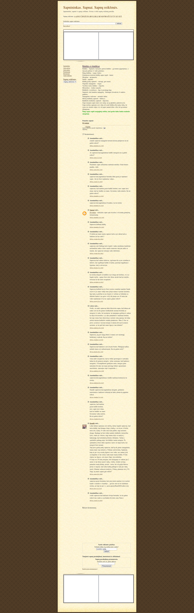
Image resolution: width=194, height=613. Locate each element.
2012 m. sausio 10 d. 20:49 (96, 474)
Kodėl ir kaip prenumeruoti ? (90, 569)
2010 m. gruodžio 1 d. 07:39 (96, 340)
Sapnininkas (66, 66)
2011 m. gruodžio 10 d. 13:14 (97, 419)
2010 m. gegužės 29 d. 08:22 (96, 253)
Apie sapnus (66, 70)
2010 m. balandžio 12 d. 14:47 (97, 217)
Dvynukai (93, 212)
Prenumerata (66, 72)
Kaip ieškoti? (66, 26)
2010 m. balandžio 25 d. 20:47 (97, 227)
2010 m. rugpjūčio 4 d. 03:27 (96, 282)
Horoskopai (66, 74)
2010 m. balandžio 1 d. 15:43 (97, 196)
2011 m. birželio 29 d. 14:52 (96, 352)
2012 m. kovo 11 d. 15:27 (96, 488)
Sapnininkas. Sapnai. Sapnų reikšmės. (90, 7)
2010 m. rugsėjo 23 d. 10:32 (96, 301)
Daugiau (88, 126)
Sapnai (92, 210)
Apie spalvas (66, 68)
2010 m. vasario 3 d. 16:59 (96, 181)
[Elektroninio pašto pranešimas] (104, 128)
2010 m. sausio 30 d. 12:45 (96, 169)
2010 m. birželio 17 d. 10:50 (96, 268)
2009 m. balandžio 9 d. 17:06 (97, 146)
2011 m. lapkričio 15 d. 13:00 (97, 371)
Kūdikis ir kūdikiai (91, 66)
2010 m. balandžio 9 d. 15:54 (97, 205)
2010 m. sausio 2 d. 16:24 (96, 157)
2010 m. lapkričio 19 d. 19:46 (97, 328)
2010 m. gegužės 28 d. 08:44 (96, 239)
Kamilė (92, 423)
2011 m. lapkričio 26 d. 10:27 (97, 383)
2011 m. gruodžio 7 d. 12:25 (96, 397)
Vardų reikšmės (67, 75)
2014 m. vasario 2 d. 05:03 (96, 500)
